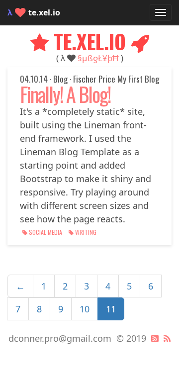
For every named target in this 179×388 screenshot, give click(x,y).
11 (111, 309)
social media (45, 232)
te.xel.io (33, 12)
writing (85, 232)
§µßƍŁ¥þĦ (98, 58)
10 (85, 309)
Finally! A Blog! (65, 94)
